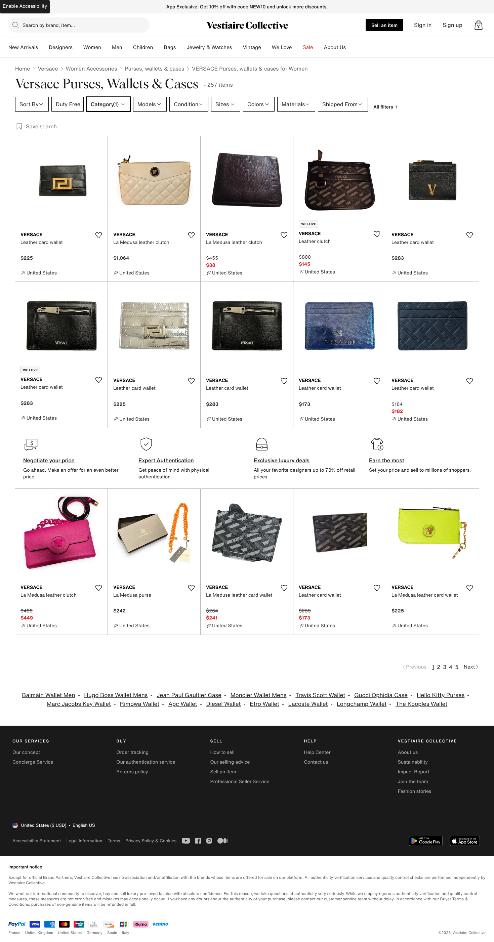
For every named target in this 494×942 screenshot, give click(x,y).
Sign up (452, 25)
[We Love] (297, 47)
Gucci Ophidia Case (381, 695)
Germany (94, 932)
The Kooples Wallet (421, 704)
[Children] (158, 47)
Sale (308, 47)
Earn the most (386, 460)
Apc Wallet (182, 704)
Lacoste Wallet (308, 704)
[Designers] (78, 47)
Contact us (316, 762)
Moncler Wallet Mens (259, 695)
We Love (282, 47)
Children (143, 47)
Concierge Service (32, 762)
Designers (61, 47)
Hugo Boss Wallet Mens (116, 695)
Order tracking (132, 752)
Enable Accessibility (25, 6)
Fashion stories (414, 791)
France (14, 932)
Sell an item (384, 25)
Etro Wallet (264, 704)
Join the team (413, 781)
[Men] (127, 47)
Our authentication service (145, 762)
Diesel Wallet (223, 704)
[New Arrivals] (43, 47)
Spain (112, 932)
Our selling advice (230, 762)
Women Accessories (91, 69)
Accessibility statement (36, 841)
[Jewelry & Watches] (237, 47)
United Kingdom (39, 932)
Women (92, 47)
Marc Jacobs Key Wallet (79, 704)
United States (70, 932)
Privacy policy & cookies (150, 841)
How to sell (222, 752)
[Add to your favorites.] (98, 235)
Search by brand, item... (49, 25)
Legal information (84, 841)
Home (22, 69)
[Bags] (181, 47)
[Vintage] (266, 47)
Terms (114, 841)
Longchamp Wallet (361, 704)
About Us (335, 47)
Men (117, 47)
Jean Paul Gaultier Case (189, 695)
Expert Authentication (166, 460)
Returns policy (132, 771)
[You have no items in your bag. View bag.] (478, 25)
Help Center (317, 752)
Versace (48, 69)
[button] (478, 25)
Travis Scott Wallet (320, 695)
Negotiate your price (49, 460)
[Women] (106, 47)
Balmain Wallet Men (48, 695)
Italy (125, 932)
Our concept (26, 752)
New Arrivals (23, 47)
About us (408, 752)
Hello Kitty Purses (440, 695)
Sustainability (413, 762)
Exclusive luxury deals (282, 460)
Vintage (252, 47)
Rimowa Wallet (139, 704)
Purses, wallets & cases (154, 69)
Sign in (423, 25)
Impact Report (413, 771)
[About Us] (351, 47)
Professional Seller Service (239, 781)
